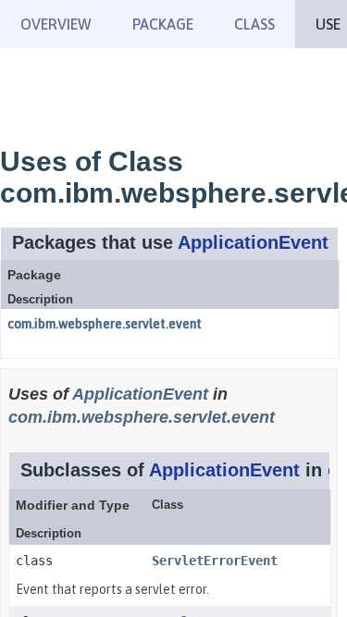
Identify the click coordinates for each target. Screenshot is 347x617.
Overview (56, 24)
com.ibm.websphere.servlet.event (104, 323)
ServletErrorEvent (215, 560)
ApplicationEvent (253, 242)
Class (254, 24)
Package (162, 24)
